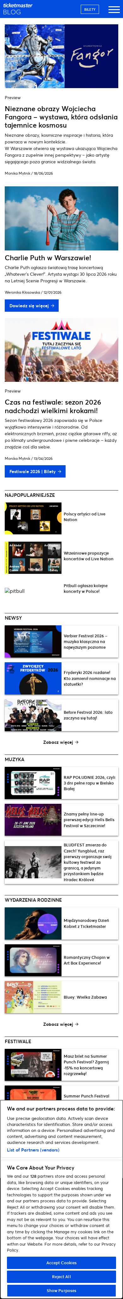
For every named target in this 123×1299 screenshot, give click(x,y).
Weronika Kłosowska (22, 292)
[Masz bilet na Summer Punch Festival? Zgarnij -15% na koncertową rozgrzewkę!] (33, 1065)
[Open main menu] (114, 12)
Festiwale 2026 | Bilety (32, 471)
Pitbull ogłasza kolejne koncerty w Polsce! (86, 588)
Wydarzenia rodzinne (33, 900)
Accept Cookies (61, 1263)
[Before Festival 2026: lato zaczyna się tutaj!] (33, 715)
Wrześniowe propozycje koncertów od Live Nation (89, 556)
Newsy (13, 618)
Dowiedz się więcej (29, 306)
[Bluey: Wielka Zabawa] (33, 997)
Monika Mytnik (17, 173)
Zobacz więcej (58, 742)
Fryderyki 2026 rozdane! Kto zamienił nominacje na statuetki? (90, 678)
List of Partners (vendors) (33, 1150)
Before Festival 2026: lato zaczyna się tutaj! (88, 715)
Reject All (61, 1276)
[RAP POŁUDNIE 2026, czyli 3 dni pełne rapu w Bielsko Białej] (33, 783)
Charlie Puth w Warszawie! (48, 257)
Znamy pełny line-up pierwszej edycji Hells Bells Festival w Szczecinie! (89, 819)
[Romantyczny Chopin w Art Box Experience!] (33, 960)
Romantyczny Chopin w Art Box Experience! (87, 960)
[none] (61, 522)
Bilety (90, 9)
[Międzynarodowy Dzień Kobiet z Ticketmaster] (33, 923)
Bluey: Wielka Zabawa (85, 997)
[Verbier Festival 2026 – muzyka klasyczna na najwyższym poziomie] (33, 641)
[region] (61, 1199)
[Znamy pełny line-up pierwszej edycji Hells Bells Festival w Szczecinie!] (33, 820)
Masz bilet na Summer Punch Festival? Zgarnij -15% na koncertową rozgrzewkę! (86, 1064)
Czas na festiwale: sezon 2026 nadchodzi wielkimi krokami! (53, 406)
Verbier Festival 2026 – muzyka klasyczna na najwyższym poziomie (85, 641)
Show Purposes (62, 1290)
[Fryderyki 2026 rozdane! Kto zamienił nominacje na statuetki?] (33, 678)
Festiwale (18, 1041)
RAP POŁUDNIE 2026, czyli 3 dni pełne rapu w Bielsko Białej (89, 782)
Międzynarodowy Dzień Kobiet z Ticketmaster (86, 923)
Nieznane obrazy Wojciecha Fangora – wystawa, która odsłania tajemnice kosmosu (61, 117)
